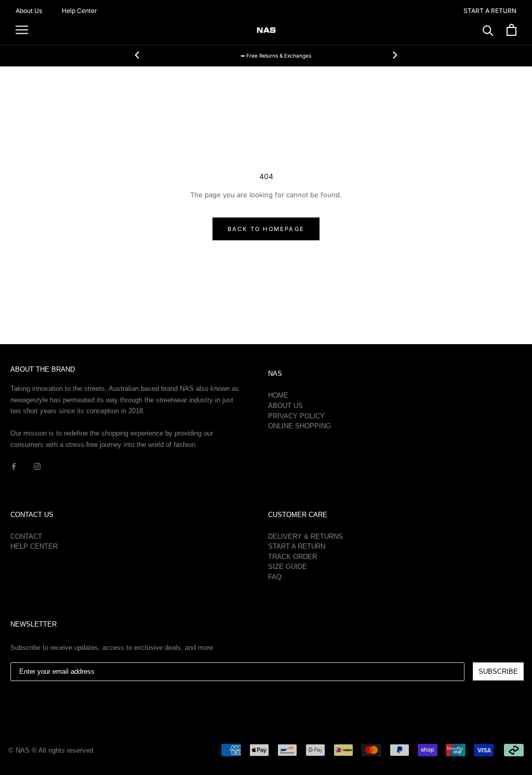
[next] (394, 55)
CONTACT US (32, 515)
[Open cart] (511, 30)
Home (278, 395)
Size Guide (287, 566)
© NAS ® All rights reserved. (51, 750)
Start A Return (296, 546)
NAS (275, 373)
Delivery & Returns (305, 536)
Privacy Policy (296, 416)
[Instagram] (37, 465)
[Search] (488, 29)
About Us (29, 11)
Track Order (292, 557)
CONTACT (26, 536)
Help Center (79, 11)
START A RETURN (489, 11)
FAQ (275, 577)
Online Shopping (299, 426)
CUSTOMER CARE (297, 515)
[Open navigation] (22, 29)
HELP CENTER (34, 546)
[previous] (137, 55)
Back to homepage (266, 229)
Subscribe (498, 671)
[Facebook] (13, 465)
